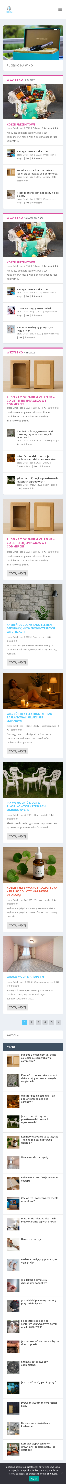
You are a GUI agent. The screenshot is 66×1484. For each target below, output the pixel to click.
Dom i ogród (49, 440)
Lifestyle (47, 462)
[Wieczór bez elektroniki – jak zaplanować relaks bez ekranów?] (11, 458)
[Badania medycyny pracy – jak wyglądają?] (11, 329)
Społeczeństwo (24, 466)
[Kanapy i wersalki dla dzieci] (11, 153)
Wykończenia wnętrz (43, 982)
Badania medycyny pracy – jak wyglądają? (35, 329)
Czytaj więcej (17, 573)
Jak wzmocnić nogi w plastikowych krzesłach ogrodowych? (37, 480)
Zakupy (36, 128)
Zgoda (33, 1479)
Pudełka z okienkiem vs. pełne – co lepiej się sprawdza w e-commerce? (37, 172)
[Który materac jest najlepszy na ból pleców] (11, 194)
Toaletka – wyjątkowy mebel (34, 308)
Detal (15, 128)
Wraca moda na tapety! (25, 977)
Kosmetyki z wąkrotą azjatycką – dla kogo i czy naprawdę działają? (32, 891)
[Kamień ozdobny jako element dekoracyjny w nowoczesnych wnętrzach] (11, 433)
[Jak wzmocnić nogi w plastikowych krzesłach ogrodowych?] (11, 480)
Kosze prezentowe (21, 124)
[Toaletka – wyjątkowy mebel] (11, 310)
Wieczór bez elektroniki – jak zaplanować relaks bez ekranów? (36, 458)
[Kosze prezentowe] (33, 101)
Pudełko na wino (20, 65)
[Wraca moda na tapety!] (33, 954)
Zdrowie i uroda (51, 333)
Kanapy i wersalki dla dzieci (33, 151)
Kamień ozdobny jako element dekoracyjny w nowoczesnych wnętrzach (35, 434)
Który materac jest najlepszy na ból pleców (38, 194)
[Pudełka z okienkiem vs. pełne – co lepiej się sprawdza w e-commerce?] (11, 172)
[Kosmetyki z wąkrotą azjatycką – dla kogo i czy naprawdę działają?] (33, 865)
